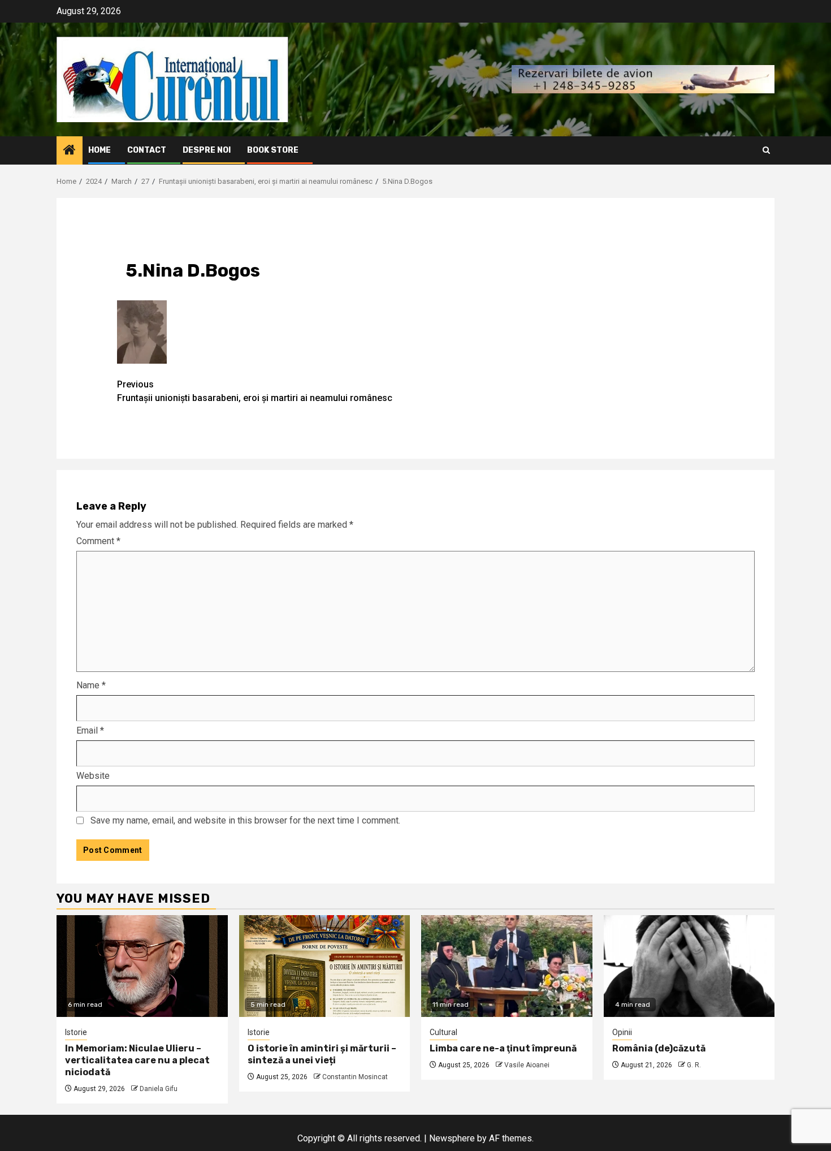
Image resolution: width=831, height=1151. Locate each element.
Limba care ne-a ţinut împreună (503, 1048)
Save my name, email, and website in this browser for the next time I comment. (245, 820)
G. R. (694, 1065)
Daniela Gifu (159, 1089)
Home (99, 150)
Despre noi (207, 150)
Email (90, 730)
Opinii (622, 1032)
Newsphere (452, 1138)
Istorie (76, 1032)
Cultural (443, 1032)
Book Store (272, 150)
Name (91, 685)
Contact (146, 150)
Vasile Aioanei (526, 1065)
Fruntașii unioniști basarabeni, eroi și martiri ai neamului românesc (254, 391)
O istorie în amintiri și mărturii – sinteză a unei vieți (322, 1054)
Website (93, 775)
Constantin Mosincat (355, 1077)
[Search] (766, 150)
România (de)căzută (659, 1048)
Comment (98, 541)
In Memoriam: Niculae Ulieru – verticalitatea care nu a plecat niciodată (137, 1060)
